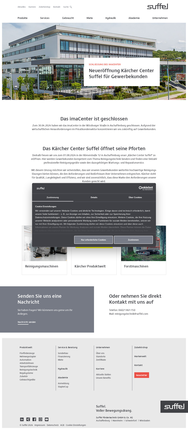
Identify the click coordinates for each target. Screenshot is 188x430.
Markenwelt (140, 356)
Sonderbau (63, 352)
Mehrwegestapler (28, 356)
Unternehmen (160, 18)
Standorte (100, 356)
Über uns (100, 352)
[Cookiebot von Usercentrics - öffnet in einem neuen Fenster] (141, 188)
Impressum (40, 424)
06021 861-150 (126, 310)
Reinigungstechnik (28, 369)
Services (44, 18)
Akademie (134, 18)
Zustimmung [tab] (53, 197)
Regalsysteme (26, 372)
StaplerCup (63, 386)
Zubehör (24, 376)
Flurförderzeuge (27, 352)
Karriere (32, 6)
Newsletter (141, 375)
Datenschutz (53, 424)
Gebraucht (68, 18)
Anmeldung (63, 383)
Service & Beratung (67, 347)
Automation (25, 359)
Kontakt (56, 6)
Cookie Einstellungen (76, 424)
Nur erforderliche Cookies (93, 239)
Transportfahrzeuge (29, 366)
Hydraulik (110, 18)
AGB (62, 424)
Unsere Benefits (103, 377)
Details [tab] (94, 197)
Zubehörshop (44, 6)
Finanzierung (64, 356)
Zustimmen (133, 239)
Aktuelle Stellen (103, 374)
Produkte (23, 18)
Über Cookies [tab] (135, 197)
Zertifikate (101, 359)
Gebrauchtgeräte (27, 379)
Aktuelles (22, 6)
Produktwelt (26, 347)
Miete (90, 18)
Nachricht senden (27, 321)
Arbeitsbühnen (27, 362)
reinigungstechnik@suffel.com (131, 313)
